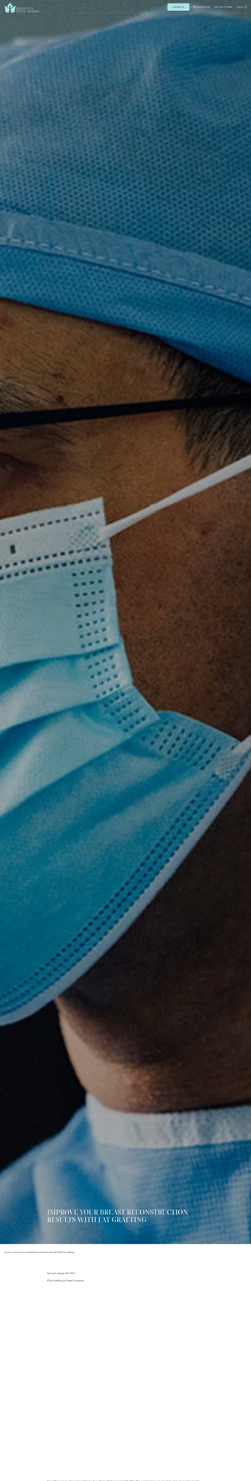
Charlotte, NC (203, 7)
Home (7, 1252)
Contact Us (178, 7)
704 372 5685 (226, 7)
